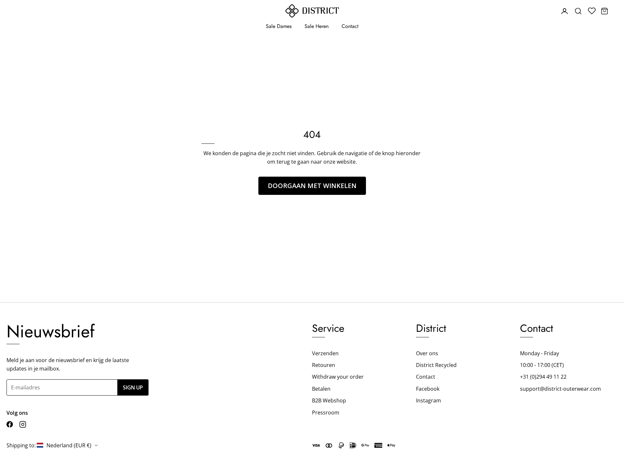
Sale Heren (317, 26)
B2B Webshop (329, 400)
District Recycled (436, 365)
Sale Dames (279, 26)
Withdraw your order (338, 376)
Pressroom (325, 412)
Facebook (427, 388)
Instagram (428, 400)
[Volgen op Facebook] (9, 424)
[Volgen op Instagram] (23, 424)
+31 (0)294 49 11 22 (543, 376)
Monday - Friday (539, 353)
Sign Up (133, 387)
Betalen (321, 388)
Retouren (323, 365)
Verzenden (325, 353)
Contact (350, 26)
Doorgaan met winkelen (312, 185)
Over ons (427, 353)
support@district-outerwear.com (560, 388)
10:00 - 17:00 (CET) (542, 365)
